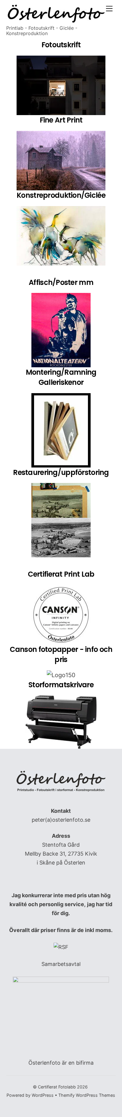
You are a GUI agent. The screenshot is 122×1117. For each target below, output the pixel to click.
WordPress (43, 1095)
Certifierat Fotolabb (57, 1086)
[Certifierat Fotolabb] (56, 20)
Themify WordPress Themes (86, 1095)
